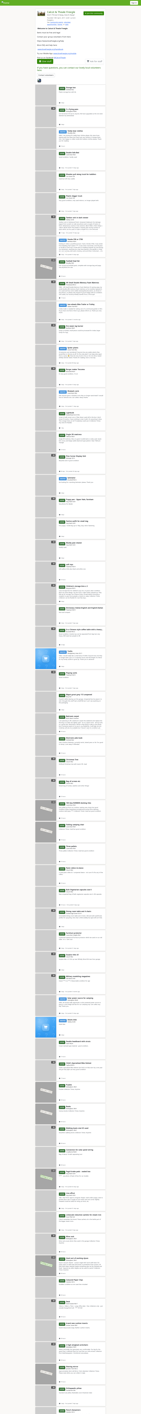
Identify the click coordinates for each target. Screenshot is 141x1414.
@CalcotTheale (60, 57)
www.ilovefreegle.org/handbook (50, 49)
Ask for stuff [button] (95, 61)
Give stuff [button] (46, 61)
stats (66, 24)
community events (56, 22)
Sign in (134, 3)
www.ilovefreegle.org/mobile (64, 53)
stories (60, 24)
